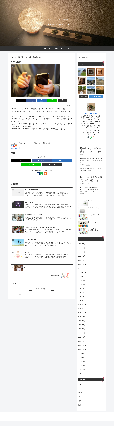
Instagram (101, 416)
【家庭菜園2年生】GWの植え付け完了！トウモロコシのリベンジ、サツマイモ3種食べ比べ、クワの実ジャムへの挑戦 (91, 150)
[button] (62, 100)
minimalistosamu (91, 113)
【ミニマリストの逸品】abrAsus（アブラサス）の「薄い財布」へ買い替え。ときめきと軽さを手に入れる (91, 189)
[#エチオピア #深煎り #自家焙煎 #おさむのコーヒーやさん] (91, 72)
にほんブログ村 (15, 148)
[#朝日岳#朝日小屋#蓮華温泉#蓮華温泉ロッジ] (100, 90)
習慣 (13, 153)
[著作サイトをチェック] (38, 173)
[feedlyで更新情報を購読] (41, 173)
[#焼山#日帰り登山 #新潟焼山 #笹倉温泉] (100, 81)
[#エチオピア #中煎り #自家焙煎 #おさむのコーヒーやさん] (100, 72)
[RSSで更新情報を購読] (45, 173)
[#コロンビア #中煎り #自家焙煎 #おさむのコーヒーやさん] (82, 81)
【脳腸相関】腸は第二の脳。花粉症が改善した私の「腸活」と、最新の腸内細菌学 (91, 160)
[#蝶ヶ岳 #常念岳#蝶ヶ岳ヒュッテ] (91, 90)
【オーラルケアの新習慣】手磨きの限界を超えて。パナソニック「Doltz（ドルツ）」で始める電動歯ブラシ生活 (91, 179)
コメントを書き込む (41, 289)
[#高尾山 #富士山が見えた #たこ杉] (91, 81)
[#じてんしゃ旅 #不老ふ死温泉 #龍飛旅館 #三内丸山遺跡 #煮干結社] (82, 72)
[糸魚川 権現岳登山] (82, 90)
